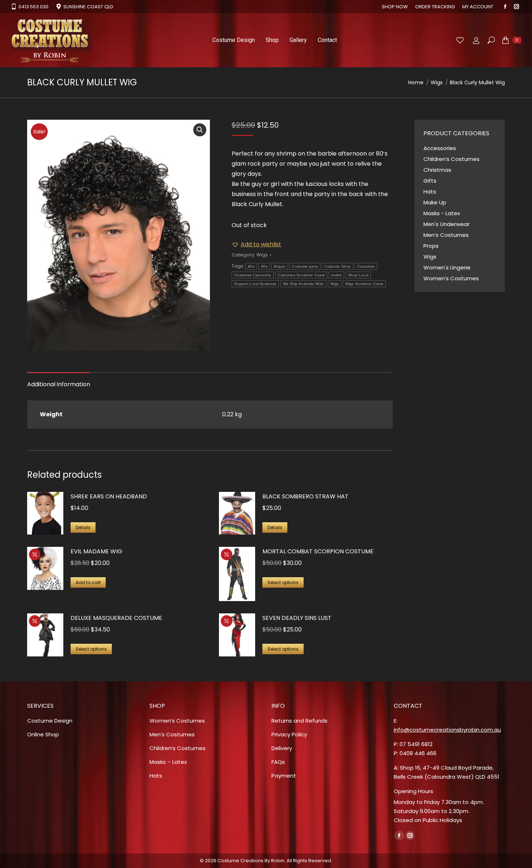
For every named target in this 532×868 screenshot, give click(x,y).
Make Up (434, 202)
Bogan (280, 266)
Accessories (439, 148)
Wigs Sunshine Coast (364, 284)
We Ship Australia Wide (303, 284)
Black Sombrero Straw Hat (305, 496)
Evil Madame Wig (96, 551)
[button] (199, 129)
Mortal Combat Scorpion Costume (317, 551)
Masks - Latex (441, 213)
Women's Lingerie (446, 267)
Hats (429, 191)
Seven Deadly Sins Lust (297, 618)
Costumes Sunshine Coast (301, 275)
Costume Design (49, 720)
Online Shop (43, 734)
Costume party (305, 266)
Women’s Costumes (451, 278)
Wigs (262, 254)
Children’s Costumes (451, 159)
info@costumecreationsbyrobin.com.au (447, 729)
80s (251, 266)
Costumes (366, 266)
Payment (283, 775)
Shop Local (358, 275)
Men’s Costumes (446, 235)
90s (264, 266)
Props (431, 246)
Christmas (437, 170)
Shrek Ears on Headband (109, 496)
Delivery (281, 748)
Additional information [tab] (58, 384)
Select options (283, 582)
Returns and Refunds (299, 720)
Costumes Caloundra (252, 275)
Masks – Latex (168, 762)
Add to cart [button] (88, 582)
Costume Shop (337, 266)
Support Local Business (255, 284)
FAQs (278, 762)
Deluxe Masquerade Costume (116, 618)
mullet (336, 275)
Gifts (429, 180)
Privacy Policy (289, 734)
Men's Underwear (446, 224)
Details (83, 527)
